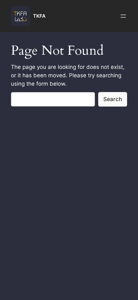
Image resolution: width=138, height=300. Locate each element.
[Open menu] (123, 16)
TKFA (39, 16)
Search (112, 99)
